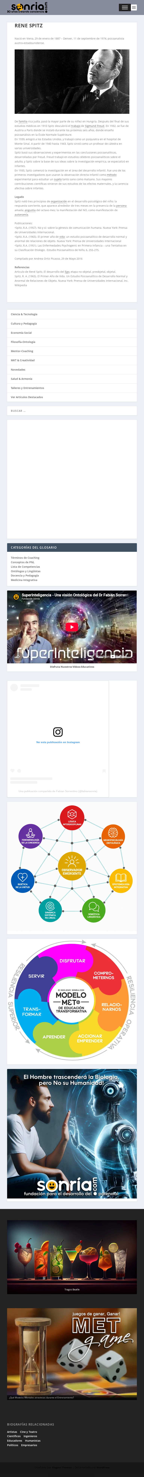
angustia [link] (30, 210)
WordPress (103, 1467)
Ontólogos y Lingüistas (25, 571)
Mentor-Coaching (22, 351)
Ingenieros (30, 1436)
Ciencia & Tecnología (24, 314)
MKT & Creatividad (23, 360)
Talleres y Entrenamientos (27, 388)
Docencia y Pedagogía (25, 575)
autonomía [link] (21, 214)
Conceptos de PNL (22, 562)
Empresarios (29, 1445)
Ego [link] (67, 271)
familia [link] (23, 121)
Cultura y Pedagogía (24, 323)
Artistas (12, 1432)
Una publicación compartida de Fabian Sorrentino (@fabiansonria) (58, 791)
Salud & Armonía (21, 379)
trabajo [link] (75, 126)
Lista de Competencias (26, 566)
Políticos (12, 1445)
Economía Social (21, 332)
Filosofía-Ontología (23, 342)
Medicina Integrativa (24, 580)
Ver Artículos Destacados (27, 397)
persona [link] (121, 205)
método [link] (111, 175)
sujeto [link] (58, 179)
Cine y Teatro (28, 1432)
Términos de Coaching (25, 557)
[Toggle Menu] (125, 7)
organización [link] (59, 201)
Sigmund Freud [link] (94, 126)
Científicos (14, 1436)
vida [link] (62, 236)
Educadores (14, 1440)
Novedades (18, 369)
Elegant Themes (62, 1467)
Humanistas (32, 1440)
